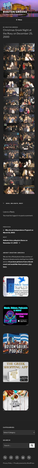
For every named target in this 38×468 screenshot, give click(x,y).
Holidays (14, 203)
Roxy (21, 203)
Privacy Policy (7, 463)
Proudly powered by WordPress (24, 463)
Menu (20, 20)
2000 (8, 203)
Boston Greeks (15, 11)
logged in (15, 216)
